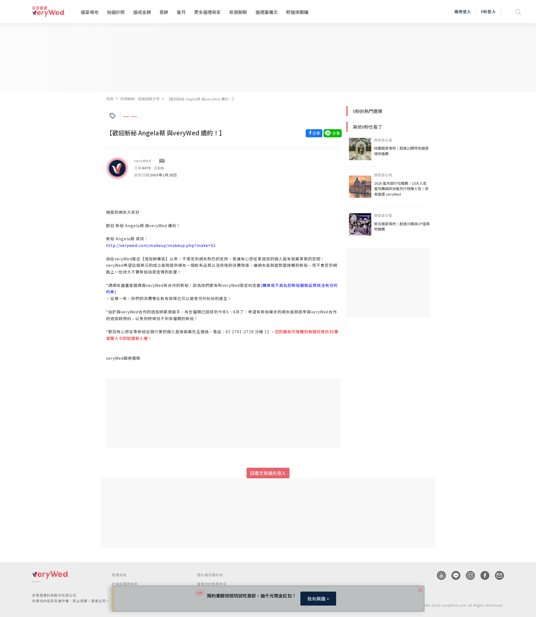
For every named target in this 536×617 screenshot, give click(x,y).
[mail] (496, 575)
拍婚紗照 (116, 12)
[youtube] (438, 575)
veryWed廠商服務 (150, 160)
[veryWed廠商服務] (117, 168)
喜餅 (163, 12)
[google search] (518, 11)
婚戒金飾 (142, 12)
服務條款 (119, 574)
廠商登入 (462, 11)
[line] (453, 575)
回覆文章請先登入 (268, 473)
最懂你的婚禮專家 (212, 583)
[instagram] (467, 575)
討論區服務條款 (125, 583)
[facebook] (482, 575)
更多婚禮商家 (207, 12)
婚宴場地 (90, 12)
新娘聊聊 (238, 12)
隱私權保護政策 (210, 574)
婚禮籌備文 (266, 12)
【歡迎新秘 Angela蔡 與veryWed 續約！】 (201, 99)
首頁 (109, 98)
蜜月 (181, 12)
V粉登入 (488, 11)
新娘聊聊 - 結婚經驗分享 (140, 98)
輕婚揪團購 (297, 12)
